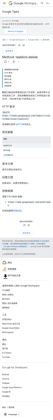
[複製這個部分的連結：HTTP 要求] (17, 106)
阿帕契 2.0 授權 (29, 244)
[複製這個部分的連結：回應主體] (15, 177)
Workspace (31, 3)
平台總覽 (6, 290)
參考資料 (46, 40)
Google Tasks (10, 11)
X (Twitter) (6, 353)
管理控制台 (7, 319)
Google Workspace (17, 40)
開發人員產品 (8, 294)
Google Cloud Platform (12, 387)
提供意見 (9, 51)
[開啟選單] (4, 3)
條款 (4, 407)
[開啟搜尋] (42, 3)
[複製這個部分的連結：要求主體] (15, 164)
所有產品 (6, 396)
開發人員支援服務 (9, 303)
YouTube (6, 357)
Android (5, 374)
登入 (48, 3)
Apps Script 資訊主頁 (11, 324)
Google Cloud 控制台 (11, 328)
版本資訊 (6, 299)
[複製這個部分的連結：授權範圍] (15, 191)
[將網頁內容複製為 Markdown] (14, 61)
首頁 (4, 40)
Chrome (5, 379)
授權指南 (17, 210)
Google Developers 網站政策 (15, 246)
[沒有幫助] (23, 45)
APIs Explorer (8, 332)
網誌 (4, 344)
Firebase (6, 383)
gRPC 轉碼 (21, 124)
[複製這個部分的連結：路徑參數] (15, 132)
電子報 (5, 348)
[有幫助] (19, 45)
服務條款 (6, 308)
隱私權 (11, 407)
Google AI (6, 392)
